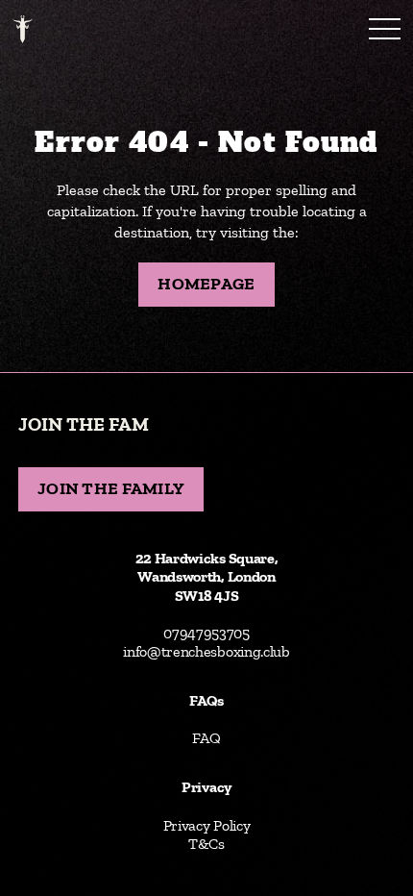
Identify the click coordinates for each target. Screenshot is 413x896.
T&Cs (206, 843)
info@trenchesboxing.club (206, 651)
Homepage (206, 283)
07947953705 (206, 633)
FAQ (206, 738)
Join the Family (110, 488)
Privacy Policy (207, 825)
